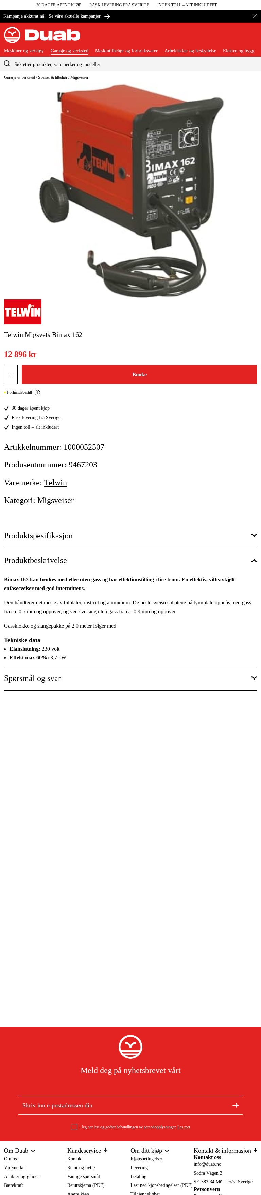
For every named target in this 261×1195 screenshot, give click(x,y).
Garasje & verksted (19, 77)
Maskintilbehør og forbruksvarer (126, 51)
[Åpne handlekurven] (251, 37)
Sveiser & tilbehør (52, 77)
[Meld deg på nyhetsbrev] (235, 1105)
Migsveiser (79, 77)
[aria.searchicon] (7, 64)
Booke (139, 374)
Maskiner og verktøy (24, 51)
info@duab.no (207, 1164)
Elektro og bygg (238, 51)
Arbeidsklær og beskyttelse (190, 51)
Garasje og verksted (69, 51)
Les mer (183, 1127)
